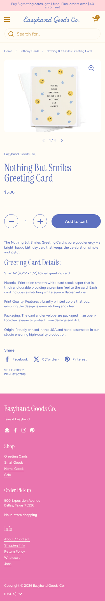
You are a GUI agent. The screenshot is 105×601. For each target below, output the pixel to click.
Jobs (7, 564)
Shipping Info (14, 545)
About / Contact (17, 539)
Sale (7, 475)
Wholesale (12, 557)
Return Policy (14, 551)
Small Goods (14, 462)
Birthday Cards (29, 51)
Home (8, 51)
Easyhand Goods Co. (49, 585)
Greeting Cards (16, 456)
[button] (95, 19)
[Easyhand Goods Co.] (51, 19)
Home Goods (14, 468)
